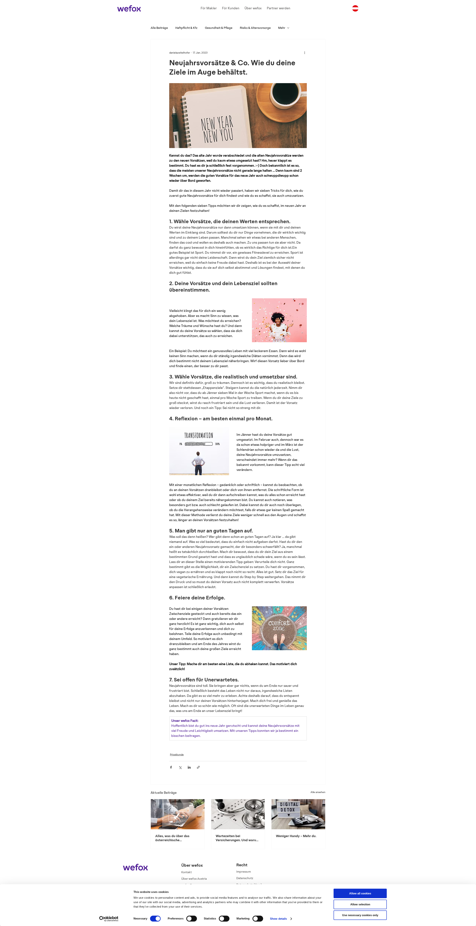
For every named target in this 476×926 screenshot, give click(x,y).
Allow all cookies (360, 893)
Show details (278, 918)
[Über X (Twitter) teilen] (180, 767)
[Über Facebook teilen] (171, 767)
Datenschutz (244, 878)
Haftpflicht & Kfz (186, 28)
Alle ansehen (318, 792)
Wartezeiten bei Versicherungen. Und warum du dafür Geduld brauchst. (237, 838)
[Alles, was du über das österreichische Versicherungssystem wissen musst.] (178, 814)
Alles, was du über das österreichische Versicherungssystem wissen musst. (172, 838)
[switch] (191, 919)
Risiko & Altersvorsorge (255, 28)
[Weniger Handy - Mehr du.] (298, 814)
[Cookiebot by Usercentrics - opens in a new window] (109, 919)
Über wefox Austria (194, 878)
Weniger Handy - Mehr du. (296, 836)
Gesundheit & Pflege (218, 28)
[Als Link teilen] (198, 767)
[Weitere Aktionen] (304, 52)
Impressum (243, 871)
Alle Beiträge (159, 28)
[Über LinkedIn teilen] (189, 767)
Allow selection (360, 904)
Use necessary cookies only (360, 915)
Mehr (281, 28)
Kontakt (186, 872)
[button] (209, 8)
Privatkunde (177, 754)
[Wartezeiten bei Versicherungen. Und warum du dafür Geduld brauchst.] (238, 814)
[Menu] (355, 8)
